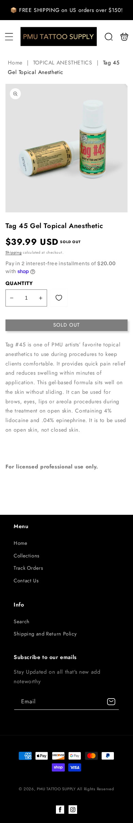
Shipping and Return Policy (45, 634)
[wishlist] (58, 297)
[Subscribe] (111, 701)
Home (16, 62)
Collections (27, 555)
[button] (9, 36)
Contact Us (26, 580)
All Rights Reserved (95, 789)
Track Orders (28, 568)
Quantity (19, 283)
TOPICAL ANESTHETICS (62, 62)
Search (22, 621)
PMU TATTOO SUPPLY (57, 789)
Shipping (13, 252)
